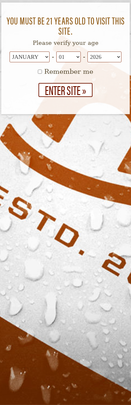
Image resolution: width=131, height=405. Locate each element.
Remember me (67, 71)
